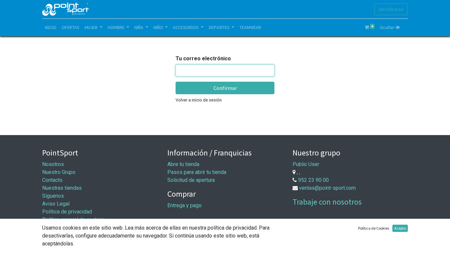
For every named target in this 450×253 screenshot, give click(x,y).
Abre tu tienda (183, 164)
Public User (306, 164)
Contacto (52, 180)
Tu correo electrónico (203, 58)
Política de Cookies (373, 228)
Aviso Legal (56, 204)
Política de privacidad (67, 212)
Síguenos (53, 196)
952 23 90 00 (313, 180)
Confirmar (225, 88)
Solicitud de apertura (191, 180)
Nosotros (53, 164)
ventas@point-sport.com (327, 188)
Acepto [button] (400, 228)
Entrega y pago (184, 205)
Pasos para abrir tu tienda (196, 172)
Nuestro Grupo (58, 172)
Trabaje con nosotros (327, 202)
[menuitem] (50, 27)
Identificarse (391, 9)
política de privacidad (232, 228)
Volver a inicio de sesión (199, 100)
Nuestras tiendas (62, 188)
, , (298, 172)
